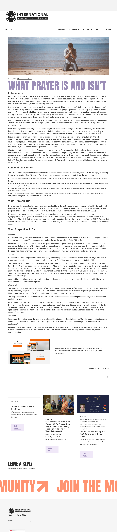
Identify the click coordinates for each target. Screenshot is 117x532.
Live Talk (88, 424)
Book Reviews (61, 421)
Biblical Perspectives (22, 79)
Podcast (67, 421)
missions (82, 426)
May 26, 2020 (49, 419)
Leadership (83, 424)
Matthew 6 (22, 179)
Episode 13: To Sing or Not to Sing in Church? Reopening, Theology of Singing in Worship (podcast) (58, 428)
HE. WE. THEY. (98, 421)
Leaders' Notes (27, 404)
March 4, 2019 (12, 79)
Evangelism (91, 421)
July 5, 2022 (83, 417)
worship (103, 426)
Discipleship (84, 421)
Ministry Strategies (96, 424)
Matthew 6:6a (38, 246)
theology (92, 426)
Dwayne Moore (17, 93)
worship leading (84, 429)
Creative (103, 419)
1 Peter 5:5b (72, 240)
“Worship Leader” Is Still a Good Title (22, 407)
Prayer (30, 79)
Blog (92, 419)
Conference (98, 419)
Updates (98, 426)
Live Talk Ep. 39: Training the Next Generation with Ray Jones (92, 434)
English (14, 530)
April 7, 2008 (14, 401)
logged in (19, 468)
